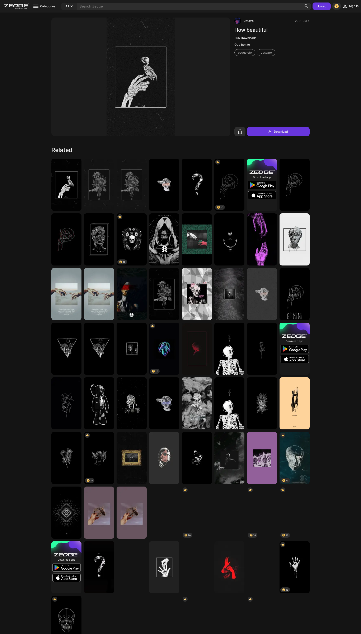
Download (281, 131)
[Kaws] (99, 403)
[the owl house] (164, 513)
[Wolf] (229, 567)
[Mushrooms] (66, 349)
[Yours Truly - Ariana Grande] (229, 294)
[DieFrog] (295, 403)
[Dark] (132, 567)
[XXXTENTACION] (197, 185)
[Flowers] (66, 458)
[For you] (99, 185)
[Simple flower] (262, 403)
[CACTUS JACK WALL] (229, 349)
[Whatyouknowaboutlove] (197, 458)
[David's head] (99, 239)
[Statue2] (164, 185)
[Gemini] (295, 294)
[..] (262, 458)
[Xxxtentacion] (132, 349)
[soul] (132, 294)
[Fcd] (99, 513)
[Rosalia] (164, 403)
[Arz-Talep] (197, 239)
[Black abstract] (66, 513)
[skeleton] (229, 403)
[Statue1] (262, 294)
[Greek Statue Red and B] (197, 349)
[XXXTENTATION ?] (99, 567)
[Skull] (295, 185)
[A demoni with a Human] (262, 239)
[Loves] (66, 403)
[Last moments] (197, 294)
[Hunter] (164, 239)
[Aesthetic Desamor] (66, 294)
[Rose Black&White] (197, 403)
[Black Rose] (262, 349)
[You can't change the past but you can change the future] (164, 458)
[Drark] (66, 239)
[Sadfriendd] (132, 403)
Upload (322, 6)
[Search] (306, 6)
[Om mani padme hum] (197, 567)
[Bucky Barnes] (229, 513)
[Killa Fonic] (132, 458)
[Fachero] (99, 294)
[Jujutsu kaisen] (229, 239)
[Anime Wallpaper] (262, 567)
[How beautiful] (66, 185)
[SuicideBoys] (229, 458)
